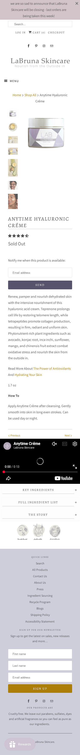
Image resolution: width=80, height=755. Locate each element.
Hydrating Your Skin (28, 374)
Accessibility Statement (40, 621)
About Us (40, 582)
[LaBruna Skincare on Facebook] (28, 46)
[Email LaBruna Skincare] (51, 46)
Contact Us (40, 576)
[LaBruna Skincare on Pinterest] (36, 46)
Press (40, 589)
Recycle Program (40, 602)
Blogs (40, 608)
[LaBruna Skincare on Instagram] (44, 46)
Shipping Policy (40, 615)
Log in (20, 32)
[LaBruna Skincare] (40, 62)
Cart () (38, 32)
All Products (40, 570)
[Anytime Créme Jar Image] (46, 132)
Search (40, 563)
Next (67, 435)
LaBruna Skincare (44, 742)
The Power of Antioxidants (52, 368)
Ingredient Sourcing (40, 596)
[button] (18, 236)
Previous (15, 435)
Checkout (56, 32)
